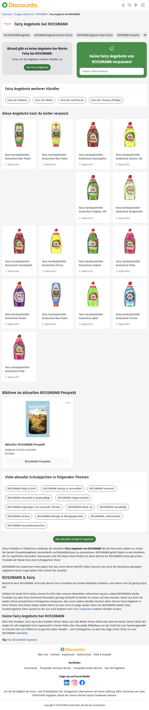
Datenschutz (84, 654)
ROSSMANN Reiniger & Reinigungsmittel (60, 516)
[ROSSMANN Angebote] (7, 24)
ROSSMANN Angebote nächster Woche (53, 35)
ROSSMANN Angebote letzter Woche (95, 35)
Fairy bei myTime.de (72, 100)
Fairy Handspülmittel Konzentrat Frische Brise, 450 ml (128, 317)
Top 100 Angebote (114, 668)
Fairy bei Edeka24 (17, 100)
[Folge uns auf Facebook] (82, 682)
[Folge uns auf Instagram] (74, 682)
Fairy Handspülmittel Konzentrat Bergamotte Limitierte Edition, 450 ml (129, 210)
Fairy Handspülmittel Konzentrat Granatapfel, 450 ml (92, 157)
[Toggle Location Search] (136, 5)
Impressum (68, 654)
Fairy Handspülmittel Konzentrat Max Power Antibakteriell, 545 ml (55, 317)
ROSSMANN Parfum (18, 516)
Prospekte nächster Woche (55, 668)
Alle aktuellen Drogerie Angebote (74, 539)
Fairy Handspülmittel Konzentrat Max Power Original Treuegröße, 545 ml (19, 157)
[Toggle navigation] (143, 5)
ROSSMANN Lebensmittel (105, 516)
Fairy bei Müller (44, 100)
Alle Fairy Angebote (37, 67)
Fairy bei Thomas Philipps (106, 100)
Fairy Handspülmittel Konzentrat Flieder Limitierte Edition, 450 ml (17, 317)
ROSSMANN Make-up (80, 507)
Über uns (43, 654)
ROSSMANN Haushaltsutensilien (26, 525)
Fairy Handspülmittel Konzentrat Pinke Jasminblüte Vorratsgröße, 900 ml (128, 264)
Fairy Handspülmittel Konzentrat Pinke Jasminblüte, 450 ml (17, 370)
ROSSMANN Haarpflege (113, 507)
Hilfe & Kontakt (102, 654)
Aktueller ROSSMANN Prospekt (25, 444)
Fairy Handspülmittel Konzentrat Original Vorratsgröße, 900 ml (91, 264)
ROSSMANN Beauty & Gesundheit (62, 488)
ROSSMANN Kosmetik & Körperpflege (28, 497)
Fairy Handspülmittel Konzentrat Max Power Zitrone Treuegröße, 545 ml (55, 157)
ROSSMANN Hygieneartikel (73, 497)
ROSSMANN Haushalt (102, 488)
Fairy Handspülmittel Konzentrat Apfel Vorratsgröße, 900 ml (91, 317)
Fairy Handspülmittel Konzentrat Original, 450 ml (92, 210)
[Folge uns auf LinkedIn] (66, 682)
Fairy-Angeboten (82, 609)
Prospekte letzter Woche (88, 668)
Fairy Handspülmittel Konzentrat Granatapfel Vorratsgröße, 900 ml (18, 264)
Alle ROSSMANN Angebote (17, 35)
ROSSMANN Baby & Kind (21, 488)
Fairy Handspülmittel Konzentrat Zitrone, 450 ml (129, 157)
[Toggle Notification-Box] (123, 5)
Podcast (55, 654)
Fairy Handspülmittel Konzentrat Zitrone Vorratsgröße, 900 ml (54, 264)
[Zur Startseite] (22, 5)
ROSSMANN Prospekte (128, 35)
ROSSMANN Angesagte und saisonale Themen (34, 507)
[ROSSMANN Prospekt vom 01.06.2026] (37, 419)
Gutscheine (30, 668)
